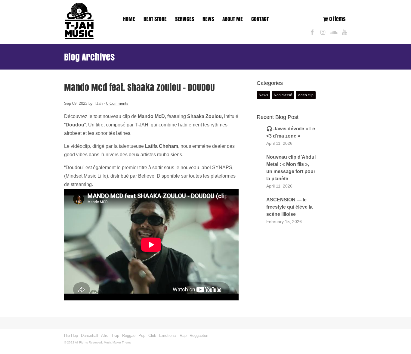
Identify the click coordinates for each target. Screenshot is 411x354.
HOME (129, 19)
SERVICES (184, 19)
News (263, 95)
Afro (104, 335)
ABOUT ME (232, 19)
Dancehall (89, 335)
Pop (141, 335)
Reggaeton (199, 335)
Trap (115, 335)
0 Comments (117, 103)
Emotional (168, 335)
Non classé (283, 95)
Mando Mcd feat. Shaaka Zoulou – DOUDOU (139, 87)
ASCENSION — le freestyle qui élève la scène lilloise (289, 207)
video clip (306, 95)
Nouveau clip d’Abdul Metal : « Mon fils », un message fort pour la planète (291, 167)
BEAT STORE (155, 19)
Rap (183, 335)
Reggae (128, 335)
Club (152, 335)
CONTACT (260, 19)
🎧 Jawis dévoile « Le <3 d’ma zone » (290, 132)
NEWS (208, 19)
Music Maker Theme (117, 342)
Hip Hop (71, 335)
